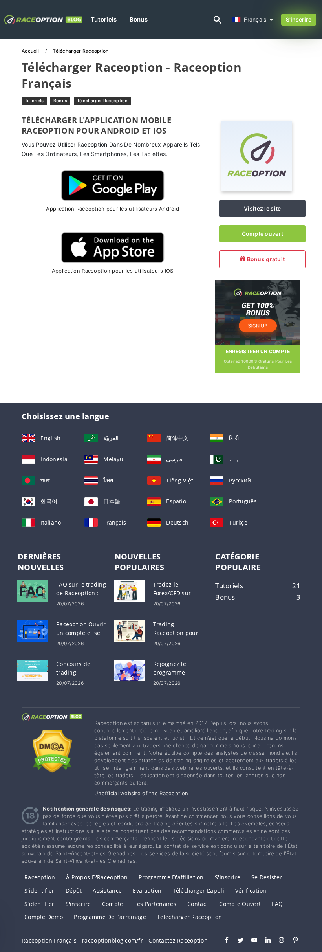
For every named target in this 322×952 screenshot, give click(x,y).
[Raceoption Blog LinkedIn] (264, 941)
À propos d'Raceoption (97, 877)
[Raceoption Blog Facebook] (223, 941)
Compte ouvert (263, 233)
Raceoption (39, 877)
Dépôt (74, 890)
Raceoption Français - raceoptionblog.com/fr (82, 940)
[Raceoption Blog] (52, 724)
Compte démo (43, 917)
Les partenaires (155, 904)
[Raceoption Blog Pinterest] (291, 941)
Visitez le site (262, 208)
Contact (197, 904)
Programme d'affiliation (171, 877)
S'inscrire (298, 19)
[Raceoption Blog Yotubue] (250, 941)
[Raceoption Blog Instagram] (278, 941)
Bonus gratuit (265, 259)
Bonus (139, 19)
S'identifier (39, 890)
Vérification (250, 890)
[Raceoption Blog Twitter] (236, 941)
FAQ (277, 904)
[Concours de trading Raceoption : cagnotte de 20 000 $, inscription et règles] (32, 669)
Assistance (107, 890)
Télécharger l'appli (198, 890)
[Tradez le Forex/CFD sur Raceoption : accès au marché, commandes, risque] (129, 590)
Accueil (31, 51)
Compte (112, 904)
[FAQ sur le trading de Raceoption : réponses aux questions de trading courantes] (32, 590)
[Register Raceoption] (257, 312)
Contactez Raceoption (178, 940)
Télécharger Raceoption (102, 100)
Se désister (266, 877)
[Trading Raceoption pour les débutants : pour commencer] (129, 630)
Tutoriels (104, 19)
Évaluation (147, 890)
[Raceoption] (256, 189)
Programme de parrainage (110, 917)
